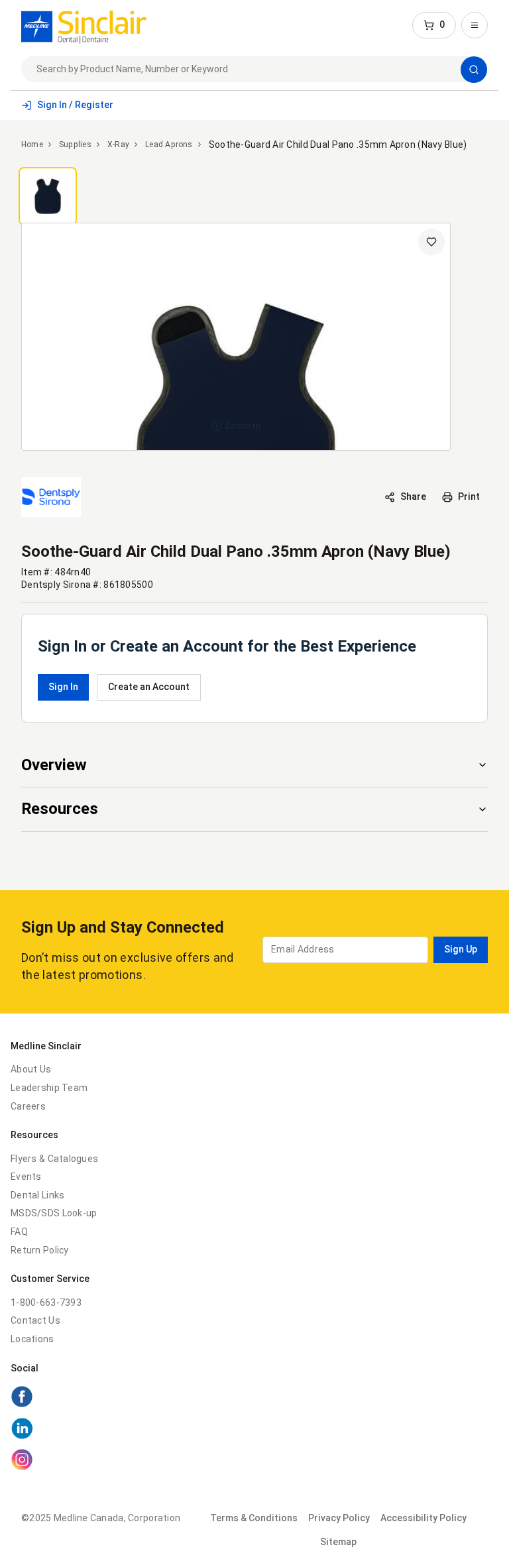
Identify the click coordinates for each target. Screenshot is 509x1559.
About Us (31, 1069)
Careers (28, 1106)
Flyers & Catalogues (54, 1158)
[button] (434, 25)
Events (26, 1176)
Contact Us (35, 1320)
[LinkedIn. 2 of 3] (22, 1436)
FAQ (19, 1231)
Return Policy (40, 1250)
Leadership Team (49, 1087)
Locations (32, 1339)
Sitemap (338, 1541)
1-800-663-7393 (46, 1302)
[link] (83, 25)
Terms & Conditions (254, 1518)
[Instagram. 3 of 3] (22, 1467)
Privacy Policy (339, 1518)
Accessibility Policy (423, 1518)
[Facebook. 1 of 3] (22, 1404)
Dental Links (37, 1195)
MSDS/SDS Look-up (54, 1213)
